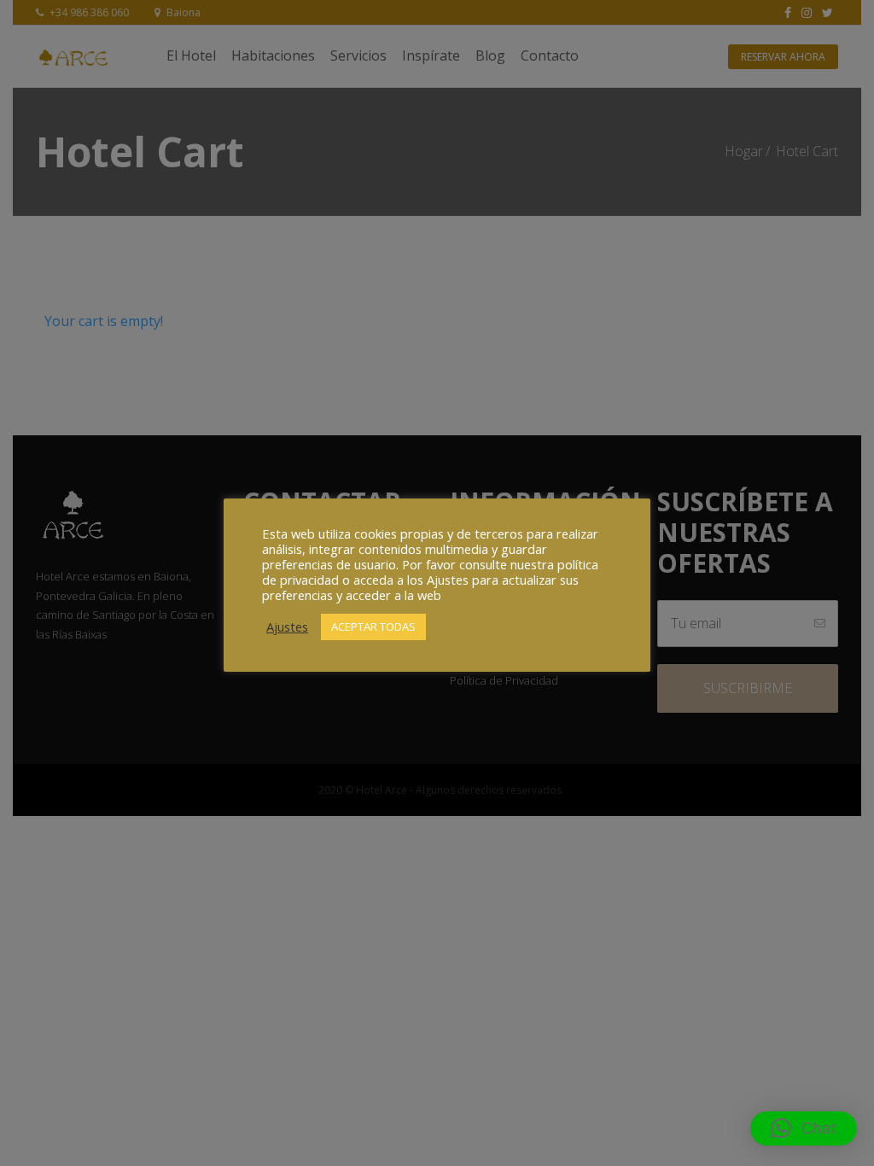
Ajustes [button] (287, 626)
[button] (803, 1128)
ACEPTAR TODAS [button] (373, 626)
